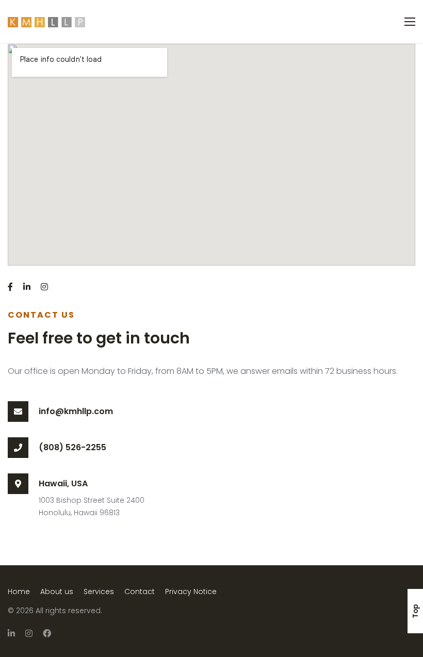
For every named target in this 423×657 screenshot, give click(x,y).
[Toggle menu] (409, 21)
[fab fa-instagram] (44, 287)
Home (19, 591)
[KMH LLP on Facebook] (47, 633)
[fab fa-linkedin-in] (26, 287)
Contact (139, 591)
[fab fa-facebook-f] (10, 287)
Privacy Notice (191, 591)
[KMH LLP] (54, 21)
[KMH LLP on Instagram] (28, 633)
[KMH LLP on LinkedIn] (11, 633)
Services (99, 591)
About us (56, 591)
